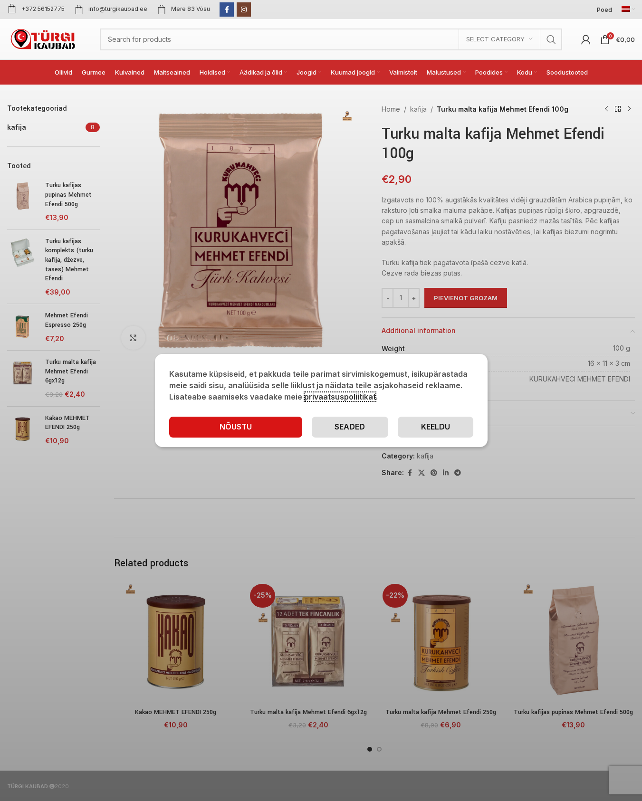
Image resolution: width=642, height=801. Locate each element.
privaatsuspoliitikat (340, 396)
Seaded (350, 426)
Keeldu (435, 426)
